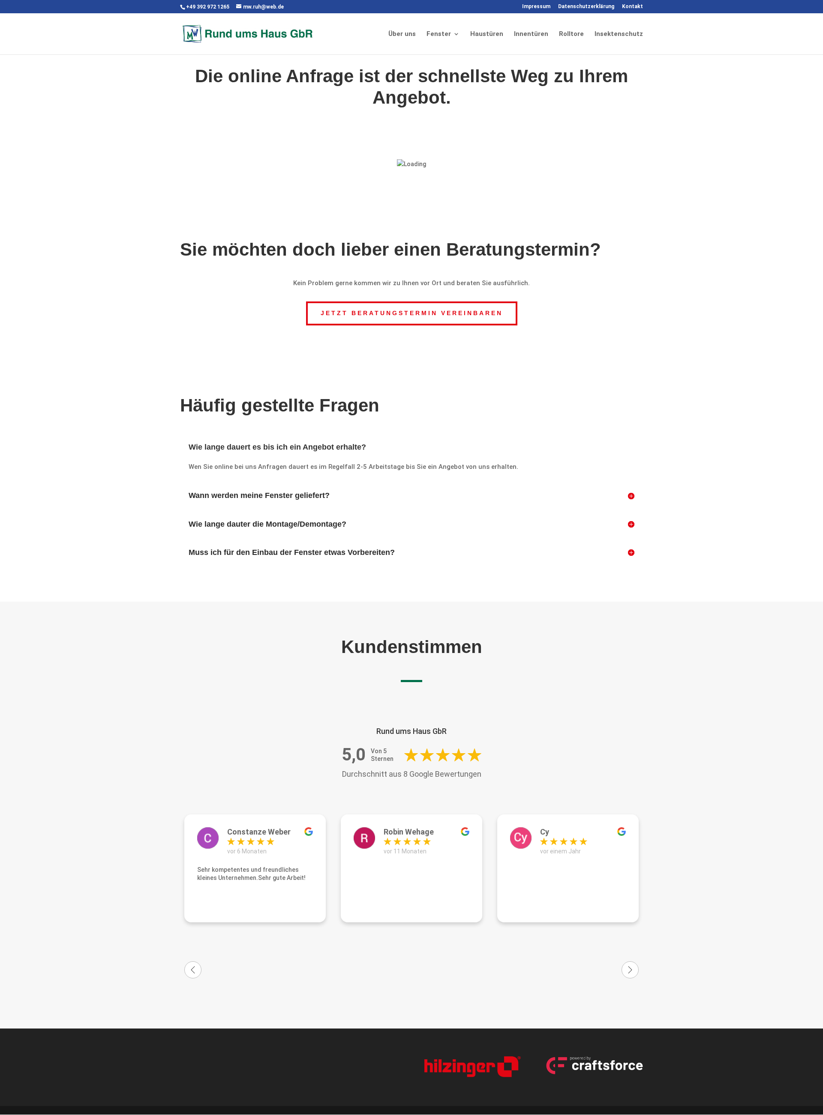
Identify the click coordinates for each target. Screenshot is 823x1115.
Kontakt (632, 6)
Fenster (439, 34)
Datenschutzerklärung (586, 6)
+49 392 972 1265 (207, 7)
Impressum (536, 6)
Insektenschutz (619, 34)
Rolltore (571, 34)
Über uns (402, 34)
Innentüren (531, 34)
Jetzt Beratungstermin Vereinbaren (412, 313)
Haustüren (486, 34)
